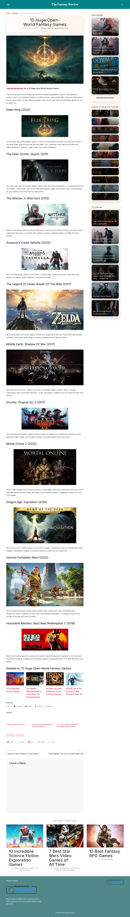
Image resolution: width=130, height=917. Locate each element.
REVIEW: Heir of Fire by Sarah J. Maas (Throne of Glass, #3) (74, 691)
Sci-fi (37, 868)
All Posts (15, 13)
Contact (15, 880)
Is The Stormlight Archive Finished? (13, 689)
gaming (20, 735)
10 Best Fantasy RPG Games (15, 724)
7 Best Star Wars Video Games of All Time (60, 858)
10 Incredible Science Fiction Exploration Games (24, 858)
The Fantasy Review (65, 4)
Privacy (8, 880)
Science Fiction (24, 870)
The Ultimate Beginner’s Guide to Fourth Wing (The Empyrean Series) (33, 692)
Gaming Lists (59, 28)
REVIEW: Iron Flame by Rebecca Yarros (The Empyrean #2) (54, 691)
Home (8, 13)
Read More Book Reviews (105, 97)
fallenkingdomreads (30, 28)
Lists (66, 28)
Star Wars (71, 870)
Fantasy (44, 28)
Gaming (50, 28)
